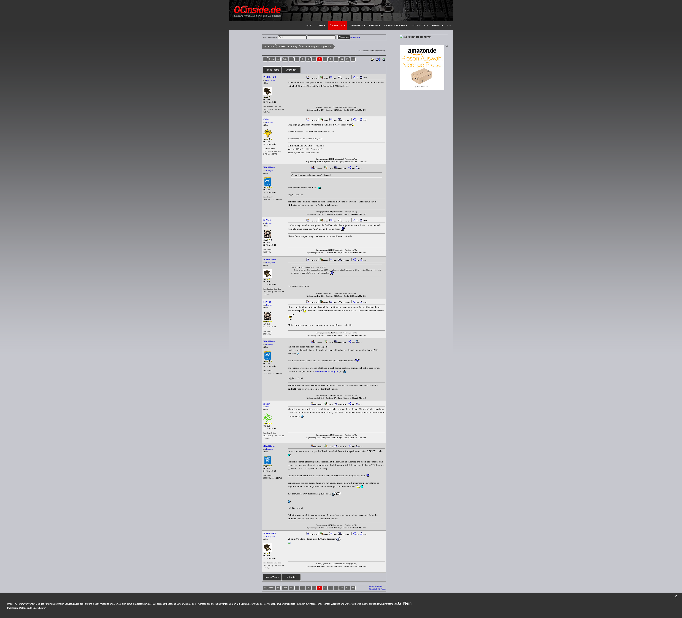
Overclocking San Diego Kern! (316, 46)
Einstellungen (39, 608)
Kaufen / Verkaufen (394, 25)
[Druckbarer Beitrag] (372, 59)
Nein (407, 603)
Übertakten (336, 25)
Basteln (373, 25)
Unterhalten (418, 25)
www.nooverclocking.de (326, 371)
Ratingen (269, 171)
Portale (436, 25)
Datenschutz (25, 608)
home (268, 407)
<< (291, 59)
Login (320, 25)
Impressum (12, 608)
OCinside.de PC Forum (377, 589)
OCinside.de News (419, 37)
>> (353, 59)
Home (309, 25)
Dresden (269, 223)
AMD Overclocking (288, 46)
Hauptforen (356, 25)
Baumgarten (270, 80)
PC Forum (269, 46)
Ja (399, 603)
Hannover (269, 122)
